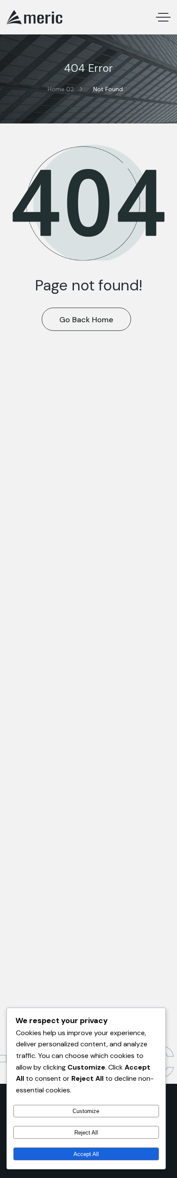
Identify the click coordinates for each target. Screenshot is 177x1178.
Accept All (86, 1154)
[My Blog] (34, 17)
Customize (86, 1111)
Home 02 (61, 89)
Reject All (86, 1132)
